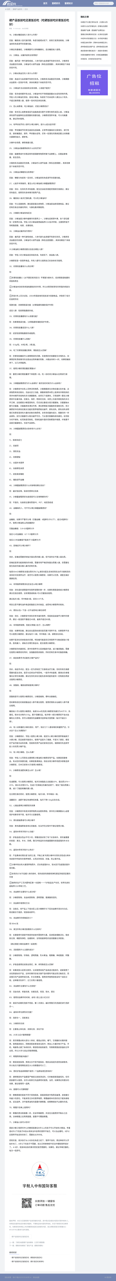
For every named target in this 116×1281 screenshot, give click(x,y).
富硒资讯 (56, 3)
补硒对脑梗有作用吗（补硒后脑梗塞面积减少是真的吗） (94, 55)
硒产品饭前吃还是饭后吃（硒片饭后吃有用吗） (28, 1261)
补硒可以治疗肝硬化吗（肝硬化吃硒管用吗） (94, 26)
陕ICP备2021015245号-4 (22, 1277)
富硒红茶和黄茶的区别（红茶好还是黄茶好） (94, 34)
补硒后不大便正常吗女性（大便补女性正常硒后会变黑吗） (94, 22)
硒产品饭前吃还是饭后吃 (20, 1237)
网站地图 (36, 1277)
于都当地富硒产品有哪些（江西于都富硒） (27, 1242)
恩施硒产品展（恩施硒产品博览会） (93, 30)
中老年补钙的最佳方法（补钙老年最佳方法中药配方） (94, 38)
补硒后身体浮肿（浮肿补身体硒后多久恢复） (94, 43)
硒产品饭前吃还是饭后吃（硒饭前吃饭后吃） (27, 1257)
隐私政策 (8, 1277)
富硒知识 (69, 3)
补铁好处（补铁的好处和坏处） (92, 59)
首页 (45, 3)
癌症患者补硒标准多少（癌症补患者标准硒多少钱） (94, 51)
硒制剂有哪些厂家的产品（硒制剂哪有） (26, 1245)
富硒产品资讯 (17, 9)
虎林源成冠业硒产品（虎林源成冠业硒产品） (94, 47)
